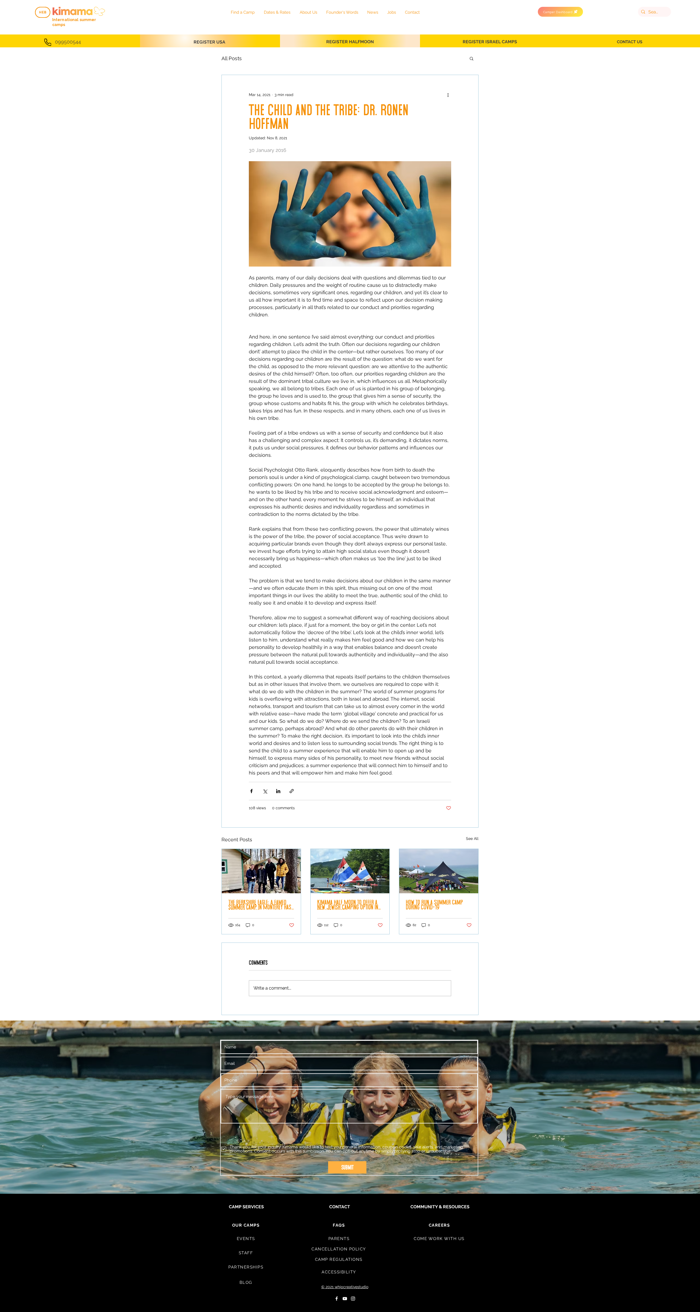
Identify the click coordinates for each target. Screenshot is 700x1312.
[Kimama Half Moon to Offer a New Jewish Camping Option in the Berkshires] (350, 871)
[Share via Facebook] (251, 791)
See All (472, 838)
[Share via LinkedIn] (278, 791)
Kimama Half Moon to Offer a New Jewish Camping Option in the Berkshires (347, 905)
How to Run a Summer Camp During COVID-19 (434, 905)
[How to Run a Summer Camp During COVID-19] (438, 871)
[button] (471, 58)
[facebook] (336, 1298)
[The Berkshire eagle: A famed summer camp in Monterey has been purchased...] (261, 871)
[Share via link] (291, 791)
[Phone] (47, 42)
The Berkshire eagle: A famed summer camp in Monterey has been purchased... (259, 905)
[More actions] (448, 94)
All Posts (231, 58)
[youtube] (345, 1298)
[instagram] (353, 1298)
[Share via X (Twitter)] (264, 791)
